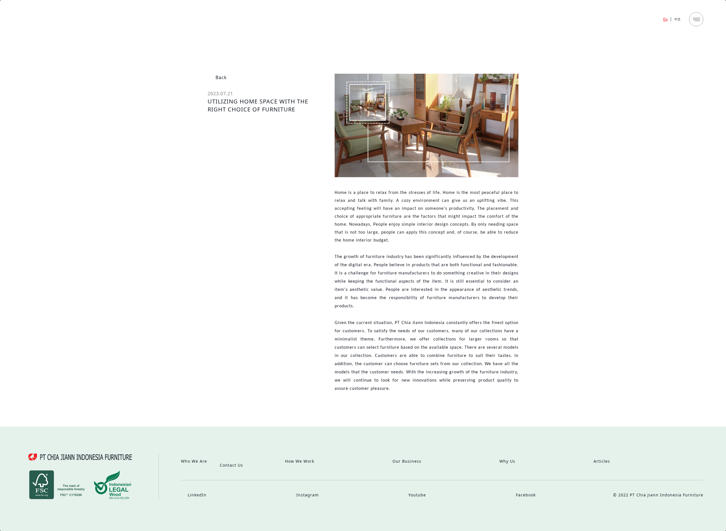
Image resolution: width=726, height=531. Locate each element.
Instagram (307, 495)
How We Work (299, 461)
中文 (677, 19)
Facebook (525, 495)
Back (220, 77)
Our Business (406, 461)
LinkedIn (196, 495)
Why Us (507, 461)
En (665, 19)
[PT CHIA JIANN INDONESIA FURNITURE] (65, 20)
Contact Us (231, 465)
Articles (602, 461)
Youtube (416, 495)
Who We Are (194, 461)
